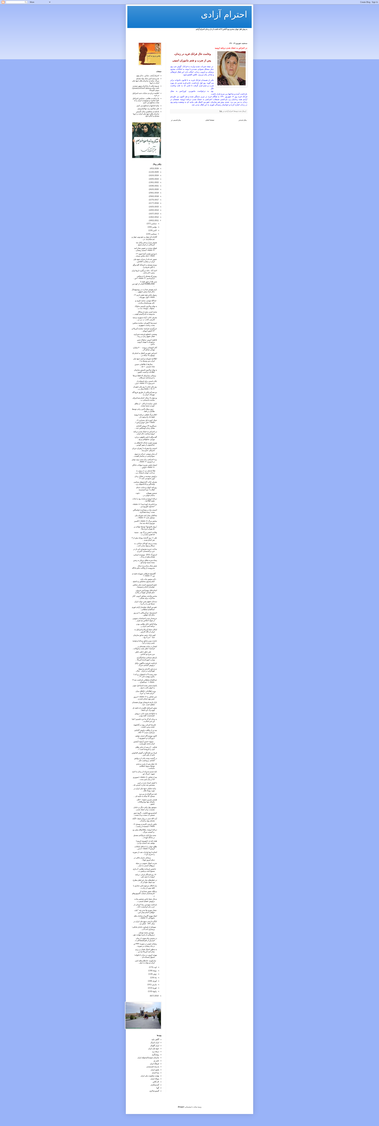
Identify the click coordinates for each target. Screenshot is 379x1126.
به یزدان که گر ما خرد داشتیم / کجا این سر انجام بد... (144, 720)
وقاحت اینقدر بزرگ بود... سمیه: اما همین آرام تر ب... (145, 533)
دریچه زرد (155, 1051)
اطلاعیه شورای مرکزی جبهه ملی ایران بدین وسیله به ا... (145, 360)
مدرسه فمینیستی (152, 1067)
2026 (156, 168)
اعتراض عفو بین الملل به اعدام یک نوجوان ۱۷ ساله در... (144, 354)
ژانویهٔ (154, 991)
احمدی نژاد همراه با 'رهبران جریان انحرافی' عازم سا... (144, 449)
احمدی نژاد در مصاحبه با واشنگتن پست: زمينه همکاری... (145, 511)
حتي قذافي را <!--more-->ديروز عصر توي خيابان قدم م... (145, 698)
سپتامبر (153, 234)
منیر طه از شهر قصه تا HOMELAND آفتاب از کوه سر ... (144, 284)
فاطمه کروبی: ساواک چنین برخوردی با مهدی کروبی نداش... (147, 342)
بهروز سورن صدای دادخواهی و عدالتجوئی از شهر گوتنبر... (146, 444)
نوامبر (154, 227)
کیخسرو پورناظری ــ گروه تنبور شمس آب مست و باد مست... (145, 814)
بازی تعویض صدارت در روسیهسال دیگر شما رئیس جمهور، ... (144, 290)
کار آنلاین (156, 1082)
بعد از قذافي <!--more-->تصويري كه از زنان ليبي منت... (145, 778)
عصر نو (156, 1061)
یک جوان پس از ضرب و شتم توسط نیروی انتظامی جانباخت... (146, 766)
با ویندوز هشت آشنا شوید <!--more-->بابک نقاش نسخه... (146, 255)
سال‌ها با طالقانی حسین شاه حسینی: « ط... (146, 365)
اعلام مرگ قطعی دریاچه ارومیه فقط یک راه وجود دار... (145, 416)
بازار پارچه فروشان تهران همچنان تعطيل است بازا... (144, 703)
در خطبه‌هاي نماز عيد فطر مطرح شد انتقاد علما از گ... (145, 881)
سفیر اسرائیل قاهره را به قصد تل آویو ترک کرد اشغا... (145, 709)
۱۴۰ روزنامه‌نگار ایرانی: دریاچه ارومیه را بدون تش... (146, 876)
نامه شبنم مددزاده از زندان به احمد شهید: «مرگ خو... (144, 773)
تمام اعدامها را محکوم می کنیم (148, 106)
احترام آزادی (224, 14)
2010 (156, 996)
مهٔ (155, 978)
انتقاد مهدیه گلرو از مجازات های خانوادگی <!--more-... (145, 917)
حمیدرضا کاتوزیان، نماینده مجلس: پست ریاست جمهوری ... (144, 324)
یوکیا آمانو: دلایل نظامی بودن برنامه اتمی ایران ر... (146, 625)
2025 (156, 172)
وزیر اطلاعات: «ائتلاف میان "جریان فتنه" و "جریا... (146, 692)
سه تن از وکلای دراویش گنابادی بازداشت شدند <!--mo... (145, 731)
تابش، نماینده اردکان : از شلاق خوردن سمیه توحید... (146, 405)
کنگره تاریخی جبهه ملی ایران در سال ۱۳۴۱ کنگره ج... (145, 922)
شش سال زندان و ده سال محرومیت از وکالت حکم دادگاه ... (144, 568)
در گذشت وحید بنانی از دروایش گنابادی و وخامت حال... (145, 759)
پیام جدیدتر (242, 120)
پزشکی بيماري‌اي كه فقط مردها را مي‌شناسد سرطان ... (145, 377)
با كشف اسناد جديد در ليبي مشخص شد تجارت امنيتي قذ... (144, 784)
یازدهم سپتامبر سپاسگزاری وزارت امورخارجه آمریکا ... (146, 658)
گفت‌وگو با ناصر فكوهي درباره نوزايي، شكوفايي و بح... (146, 438)
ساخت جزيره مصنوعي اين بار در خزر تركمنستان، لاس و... (145, 550)
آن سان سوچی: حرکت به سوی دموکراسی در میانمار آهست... (145, 455)
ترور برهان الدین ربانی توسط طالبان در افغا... (144, 410)
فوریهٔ (154, 988)
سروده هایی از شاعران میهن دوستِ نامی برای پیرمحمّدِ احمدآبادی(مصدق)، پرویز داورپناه (145, 88)
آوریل (154, 981)
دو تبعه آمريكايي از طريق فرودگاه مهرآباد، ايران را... (144, 393)
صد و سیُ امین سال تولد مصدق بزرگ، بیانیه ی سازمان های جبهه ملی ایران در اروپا (145, 80)
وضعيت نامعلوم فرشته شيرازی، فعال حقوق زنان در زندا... (145, 335)
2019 (156, 193)
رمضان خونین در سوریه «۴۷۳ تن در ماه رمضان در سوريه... (145, 945)
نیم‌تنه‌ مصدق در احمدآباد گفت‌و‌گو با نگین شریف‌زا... (145, 266)
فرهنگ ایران (154, 1064)
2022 (156, 182)
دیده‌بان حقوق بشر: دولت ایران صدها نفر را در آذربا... (145, 602)
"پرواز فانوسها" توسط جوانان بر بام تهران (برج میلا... (145, 528)
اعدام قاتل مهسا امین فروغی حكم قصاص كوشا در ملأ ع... (145, 591)
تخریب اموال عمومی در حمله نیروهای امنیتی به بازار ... (146, 864)
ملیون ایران (155, 1070)
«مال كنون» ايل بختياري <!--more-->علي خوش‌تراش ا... (145, 421)
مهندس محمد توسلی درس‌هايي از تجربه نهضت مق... (144, 934)
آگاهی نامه (155, 1039)
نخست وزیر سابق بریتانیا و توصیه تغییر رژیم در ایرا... (145, 642)
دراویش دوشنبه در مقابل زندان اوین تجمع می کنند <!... (146, 477)
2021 (156, 186)
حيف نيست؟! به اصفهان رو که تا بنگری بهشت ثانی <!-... (145, 675)
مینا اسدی (155, 1073)
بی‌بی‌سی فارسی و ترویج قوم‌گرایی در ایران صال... (146, 670)
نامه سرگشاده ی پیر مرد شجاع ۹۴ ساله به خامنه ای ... (145, 795)
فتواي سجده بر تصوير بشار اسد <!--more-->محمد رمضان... (145, 249)
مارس (154, 984)
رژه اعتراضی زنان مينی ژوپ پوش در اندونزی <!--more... (144, 460)
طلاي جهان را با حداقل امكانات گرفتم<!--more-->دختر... (145, 848)
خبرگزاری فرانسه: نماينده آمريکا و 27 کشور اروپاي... (144, 330)
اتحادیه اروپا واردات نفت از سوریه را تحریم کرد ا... (145, 853)
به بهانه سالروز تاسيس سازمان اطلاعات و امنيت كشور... (145, 371)
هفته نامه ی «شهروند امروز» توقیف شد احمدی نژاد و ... (146, 842)
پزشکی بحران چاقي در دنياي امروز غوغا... (145, 859)
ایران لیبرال (154, 1042)
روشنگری (155, 1055)
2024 (156, 175)
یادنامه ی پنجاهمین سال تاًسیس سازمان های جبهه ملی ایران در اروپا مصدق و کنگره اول (146, 114)
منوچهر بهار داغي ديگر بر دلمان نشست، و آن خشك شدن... (145, 808)
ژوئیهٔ (154, 971)
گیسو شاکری (154, 1091)
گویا (157, 1088)
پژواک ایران (155, 1079)
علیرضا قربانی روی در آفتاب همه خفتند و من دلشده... (145, 726)
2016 (156, 203)
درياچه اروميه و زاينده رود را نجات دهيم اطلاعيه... (144, 500)
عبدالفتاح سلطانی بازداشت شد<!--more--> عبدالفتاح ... (144, 681)
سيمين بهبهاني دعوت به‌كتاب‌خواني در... (146, 494)
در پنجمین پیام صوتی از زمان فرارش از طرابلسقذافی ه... (145, 939)
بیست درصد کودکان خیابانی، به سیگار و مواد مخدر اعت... (145, 544)
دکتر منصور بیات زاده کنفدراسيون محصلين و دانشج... (144, 580)
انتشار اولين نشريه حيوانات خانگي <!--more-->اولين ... (144, 466)
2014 (156, 210)
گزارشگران (155, 1085)
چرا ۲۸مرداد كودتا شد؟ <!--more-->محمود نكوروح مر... (144, 505)
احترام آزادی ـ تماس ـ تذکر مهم (147, 76)
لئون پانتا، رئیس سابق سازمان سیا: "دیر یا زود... (145, 636)
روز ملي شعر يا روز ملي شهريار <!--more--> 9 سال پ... (145, 388)
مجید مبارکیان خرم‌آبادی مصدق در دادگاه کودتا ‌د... (145, 836)
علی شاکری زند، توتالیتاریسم (148, 109)
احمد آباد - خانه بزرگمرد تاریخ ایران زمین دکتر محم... (144, 271)
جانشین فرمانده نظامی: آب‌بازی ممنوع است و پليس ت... (145, 870)
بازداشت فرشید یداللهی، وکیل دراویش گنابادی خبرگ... (146, 664)
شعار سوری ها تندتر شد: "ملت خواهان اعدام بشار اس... (145, 911)
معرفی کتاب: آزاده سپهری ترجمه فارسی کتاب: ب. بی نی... (145, 318)
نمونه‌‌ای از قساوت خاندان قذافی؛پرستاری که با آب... (144, 928)
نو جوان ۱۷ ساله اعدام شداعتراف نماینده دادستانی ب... (144, 399)
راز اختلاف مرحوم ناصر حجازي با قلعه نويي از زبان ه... (145, 887)
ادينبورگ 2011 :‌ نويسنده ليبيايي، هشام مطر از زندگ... (145, 556)
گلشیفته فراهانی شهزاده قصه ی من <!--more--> (144, 575)
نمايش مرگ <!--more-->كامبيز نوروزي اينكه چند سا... (145, 522)
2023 (156, 179)
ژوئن (155, 974)
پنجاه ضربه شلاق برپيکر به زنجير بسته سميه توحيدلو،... (145, 561)
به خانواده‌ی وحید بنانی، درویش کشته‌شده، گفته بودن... (146, 714)
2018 (156, 196)
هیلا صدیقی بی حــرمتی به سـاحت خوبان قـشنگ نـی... (145, 472)
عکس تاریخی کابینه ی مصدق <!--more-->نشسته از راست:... (145, 825)
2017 (156, 200)
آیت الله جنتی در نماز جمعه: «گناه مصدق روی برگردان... (145, 820)
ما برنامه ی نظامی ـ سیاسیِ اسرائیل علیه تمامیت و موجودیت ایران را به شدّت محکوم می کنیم (146, 100)
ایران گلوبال (154, 1046)
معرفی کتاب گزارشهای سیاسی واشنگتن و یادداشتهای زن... (145, 483)
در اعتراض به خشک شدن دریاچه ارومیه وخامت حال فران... (145, 433)
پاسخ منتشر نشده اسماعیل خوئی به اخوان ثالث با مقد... (145, 686)
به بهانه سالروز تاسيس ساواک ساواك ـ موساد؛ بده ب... (146, 307)
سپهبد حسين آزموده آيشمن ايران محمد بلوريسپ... (145, 742)
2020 (156, 189)
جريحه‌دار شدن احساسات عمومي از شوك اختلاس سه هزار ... (145, 619)
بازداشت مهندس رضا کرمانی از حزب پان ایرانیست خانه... (145, 906)
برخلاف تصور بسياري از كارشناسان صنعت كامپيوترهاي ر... (144, 893)
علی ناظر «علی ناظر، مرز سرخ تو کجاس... (146, 653)
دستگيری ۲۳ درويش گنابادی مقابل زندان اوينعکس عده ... (145, 427)
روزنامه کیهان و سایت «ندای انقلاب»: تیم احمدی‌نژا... (146, 488)
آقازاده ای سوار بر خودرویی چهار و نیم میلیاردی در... (144, 238)
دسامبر (154, 224)
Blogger (181, 1107)
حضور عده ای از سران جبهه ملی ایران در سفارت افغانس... (145, 260)
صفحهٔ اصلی (209, 120)
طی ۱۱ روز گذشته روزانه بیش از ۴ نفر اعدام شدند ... (144, 539)
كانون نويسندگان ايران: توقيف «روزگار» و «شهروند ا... (146, 737)
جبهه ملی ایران (153, 1048)
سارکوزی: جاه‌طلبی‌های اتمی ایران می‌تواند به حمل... (146, 962)
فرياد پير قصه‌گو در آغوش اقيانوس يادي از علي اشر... (144, 754)
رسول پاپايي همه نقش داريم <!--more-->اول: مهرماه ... (145, 296)
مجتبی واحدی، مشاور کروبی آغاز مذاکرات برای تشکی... (144, 597)
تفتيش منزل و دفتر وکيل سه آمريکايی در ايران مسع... (146, 243)
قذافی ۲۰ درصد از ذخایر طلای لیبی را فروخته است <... (146, 748)
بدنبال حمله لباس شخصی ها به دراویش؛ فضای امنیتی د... (145, 900)
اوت (155, 967)
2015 (156, 207)
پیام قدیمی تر (176, 120)
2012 (156, 217)
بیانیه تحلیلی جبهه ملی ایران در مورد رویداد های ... (145, 789)
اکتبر (155, 230)
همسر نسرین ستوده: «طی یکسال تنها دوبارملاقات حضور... (147, 802)
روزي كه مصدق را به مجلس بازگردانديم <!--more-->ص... (145, 277)
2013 (156, 214)
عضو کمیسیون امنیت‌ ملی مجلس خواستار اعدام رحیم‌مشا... (145, 586)
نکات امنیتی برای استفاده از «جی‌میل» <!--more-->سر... (145, 382)
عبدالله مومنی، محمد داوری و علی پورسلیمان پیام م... (146, 302)
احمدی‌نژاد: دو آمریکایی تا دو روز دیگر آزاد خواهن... (145, 614)
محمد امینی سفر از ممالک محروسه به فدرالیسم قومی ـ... (144, 313)
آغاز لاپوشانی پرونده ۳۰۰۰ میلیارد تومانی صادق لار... (145, 349)
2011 (156, 220)
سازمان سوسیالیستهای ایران (148, 1058)
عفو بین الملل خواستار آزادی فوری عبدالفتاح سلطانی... (144, 608)
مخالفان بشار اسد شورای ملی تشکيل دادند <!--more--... (146, 516)
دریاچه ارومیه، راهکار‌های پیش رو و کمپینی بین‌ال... (145, 831)
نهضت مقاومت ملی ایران (150, 1076)
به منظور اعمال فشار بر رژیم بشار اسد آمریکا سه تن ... (146, 950)
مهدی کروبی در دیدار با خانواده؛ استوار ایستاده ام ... (145, 956)
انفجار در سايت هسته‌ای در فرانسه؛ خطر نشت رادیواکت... (144, 647)
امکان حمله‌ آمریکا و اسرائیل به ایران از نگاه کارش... (145, 630)
